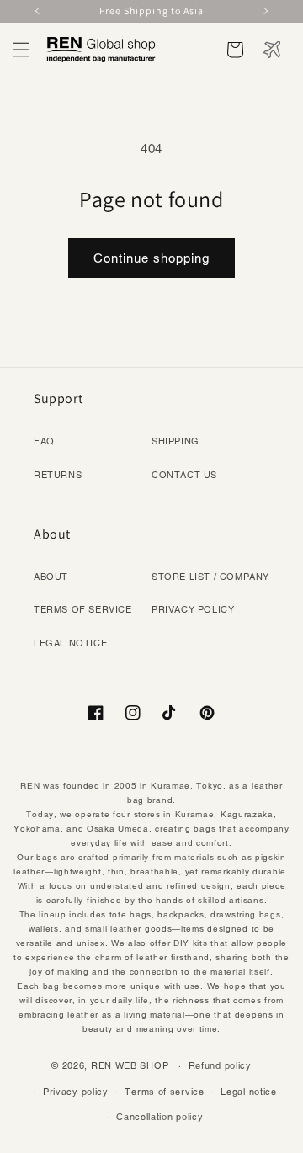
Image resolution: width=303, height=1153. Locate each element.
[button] (21, 49)
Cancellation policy (159, 1117)
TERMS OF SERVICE (83, 609)
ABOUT (51, 576)
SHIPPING (175, 441)
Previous (38, 11)
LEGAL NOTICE (70, 643)
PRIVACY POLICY (193, 609)
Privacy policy (76, 1091)
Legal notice (248, 1091)
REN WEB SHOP (129, 1065)
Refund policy (220, 1065)
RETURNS (58, 475)
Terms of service (164, 1091)
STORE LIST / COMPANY (210, 576)
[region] (151, 11)
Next (264, 11)
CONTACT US (184, 475)
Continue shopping (151, 258)
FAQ (44, 441)
